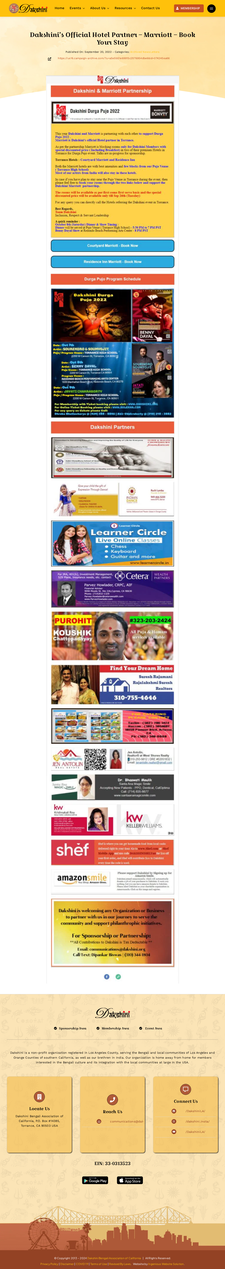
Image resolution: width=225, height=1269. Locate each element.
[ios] (130, 1177)
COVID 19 (82, 1263)
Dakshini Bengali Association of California (114, 1258)
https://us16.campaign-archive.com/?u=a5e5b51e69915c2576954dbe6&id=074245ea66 (114, 58)
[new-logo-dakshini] (28, 4)
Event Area (153, 1028)
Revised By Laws (120, 1263)
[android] (95, 1177)
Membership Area (115, 1028)
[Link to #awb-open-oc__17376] (211, 8)
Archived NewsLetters (144, 51)
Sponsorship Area (72, 1028)
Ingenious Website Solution (166, 1263)
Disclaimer (67, 1263)
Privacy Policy (49, 1263)
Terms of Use (98, 1263)
